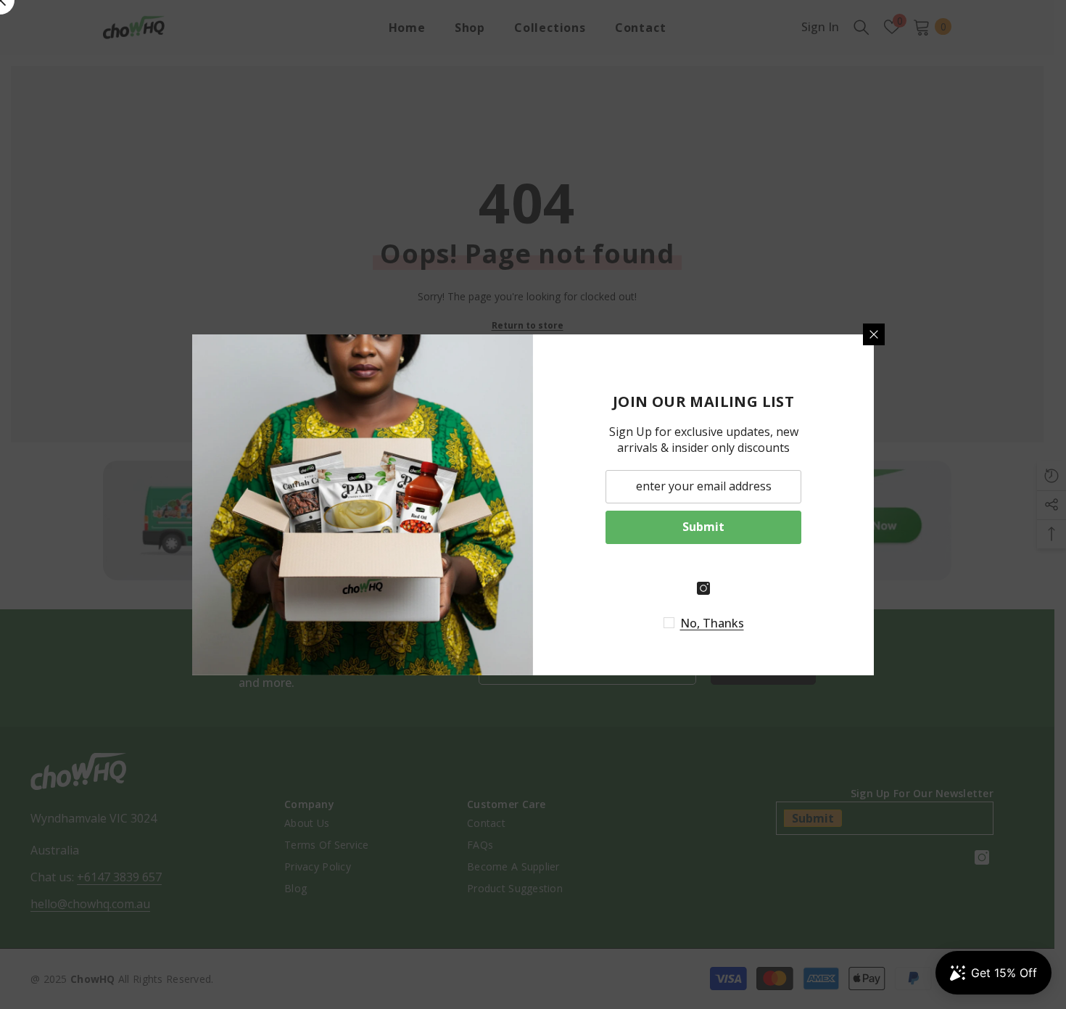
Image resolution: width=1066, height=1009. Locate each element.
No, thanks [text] (712, 623)
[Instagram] (703, 588)
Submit (703, 527)
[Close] (874, 334)
